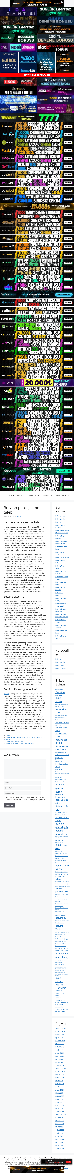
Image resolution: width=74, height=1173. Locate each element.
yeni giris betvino (60, 1011)
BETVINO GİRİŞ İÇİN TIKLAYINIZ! (37, 75)
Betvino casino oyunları (62, 756)
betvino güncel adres (61, 814)
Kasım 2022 (59, 1105)
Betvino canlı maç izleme (27, 737)
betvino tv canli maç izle (62, 920)
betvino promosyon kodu (62, 886)
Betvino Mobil (59, 858)
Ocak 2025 (59, 1050)
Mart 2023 (59, 1093)
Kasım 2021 (59, 1139)
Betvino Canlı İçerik (62, 557)
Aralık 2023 (59, 1090)
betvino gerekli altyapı (60, 781)
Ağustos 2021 (60, 1148)
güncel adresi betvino (61, 1002)
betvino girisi (59, 794)
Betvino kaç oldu (41, 737)
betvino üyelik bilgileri (60, 967)
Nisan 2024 (59, 1078)
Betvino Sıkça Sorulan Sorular (61, 908)
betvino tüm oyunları (60, 934)
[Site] (37, 126)
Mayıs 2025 (59, 1044)
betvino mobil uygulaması (62, 863)
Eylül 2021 (59, 1145)
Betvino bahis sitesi (61, 711)
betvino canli (59, 725)
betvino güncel (61, 812)
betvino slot (58, 901)
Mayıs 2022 (59, 1121)
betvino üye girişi (59, 962)
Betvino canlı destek (62, 741)
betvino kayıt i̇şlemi (59, 842)
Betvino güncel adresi (62, 819)
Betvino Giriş (21, 495)
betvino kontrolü (59, 851)
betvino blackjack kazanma (61, 719)
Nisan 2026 (59, 1035)
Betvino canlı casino (61, 735)
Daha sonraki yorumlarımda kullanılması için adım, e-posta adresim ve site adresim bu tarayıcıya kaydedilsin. (26, 798)
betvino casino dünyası (60, 752)
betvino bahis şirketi (60, 717)
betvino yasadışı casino (60, 941)
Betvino (11, 495)
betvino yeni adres (60, 946)
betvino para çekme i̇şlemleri (62, 881)
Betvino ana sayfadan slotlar (14, 741)
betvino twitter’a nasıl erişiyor (62, 932)
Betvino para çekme (60, 877)
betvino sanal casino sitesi (61, 899)
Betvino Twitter (47, 495)
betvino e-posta (59, 771)
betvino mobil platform (60, 860)
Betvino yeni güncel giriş (62, 955)
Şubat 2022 (59, 1130)
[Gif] (37, 206)
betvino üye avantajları (60, 960)
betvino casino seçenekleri (59, 760)
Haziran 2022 (60, 1118)
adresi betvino (59, 689)
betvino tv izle (59, 923)
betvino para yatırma (61, 874)
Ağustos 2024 (60, 1065)
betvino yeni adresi (61, 948)
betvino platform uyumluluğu (61, 884)
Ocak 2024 (59, 1087)
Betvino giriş (60, 797)
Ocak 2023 (59, 1099)
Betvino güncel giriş (61, 825)
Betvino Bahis (59, 706)
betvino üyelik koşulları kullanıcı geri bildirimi (60, 969)
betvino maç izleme (61, 856)
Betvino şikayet (59, 980)
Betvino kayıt (59, 840)
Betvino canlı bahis (61, 729)
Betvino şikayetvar (60, 986)
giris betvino (58, 997)
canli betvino (59, 990)
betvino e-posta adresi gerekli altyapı (62, 774)
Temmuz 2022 (60, 1115)
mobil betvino (59, 1007)
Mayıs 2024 (59, 1075)
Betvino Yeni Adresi (62, 495)
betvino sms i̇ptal (59, 906)
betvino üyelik (59, 964)
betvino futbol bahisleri (60, 779)
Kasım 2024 (59, 1056)
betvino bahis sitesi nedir (61, 715)
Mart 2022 (59, 1127)
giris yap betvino (60, 1000)
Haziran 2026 (60, 1031)
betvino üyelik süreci (60, 972)
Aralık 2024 (59, 1053)
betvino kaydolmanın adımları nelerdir (62, 837)
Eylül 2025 (59, 1038)
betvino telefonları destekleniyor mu (59, 912)
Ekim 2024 (59, 1059)
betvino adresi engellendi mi (61, 704)
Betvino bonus (62, 722)
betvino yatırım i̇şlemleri (60, 943)
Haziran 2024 (60, 1071)
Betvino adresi (15, 737)
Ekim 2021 (59, 1142)
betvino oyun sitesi (61, 872)
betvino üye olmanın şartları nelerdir (61, 975)
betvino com (58, 769)
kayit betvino (59, 1004)
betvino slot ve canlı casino (61, 903)
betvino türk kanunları (60, 936)
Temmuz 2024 (60, 1068)
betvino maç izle (61, 853)
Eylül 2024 (59, 1062)
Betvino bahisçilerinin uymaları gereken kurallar (20, 743)
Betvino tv (7, 739)
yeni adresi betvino (61, 1009)
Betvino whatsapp (61, 939)
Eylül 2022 (59, 1108)
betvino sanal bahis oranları (61, 894)
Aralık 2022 (59, 1102)
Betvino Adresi (60, 516)
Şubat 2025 (59, 1047)
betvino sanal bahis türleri (61, 896)
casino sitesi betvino (59, 994)
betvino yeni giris (61, 950)
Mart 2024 (59, 1081)
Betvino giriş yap (61, 808)
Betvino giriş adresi (61, 801)
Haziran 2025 (60, 1041)
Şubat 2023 (59, 1096)
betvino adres (59, 695)
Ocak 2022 (59, 1133)
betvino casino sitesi (61, 765)
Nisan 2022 (59, 1124)
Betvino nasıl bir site (62, 867)
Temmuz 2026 (60, 1028)
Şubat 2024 (59, 1084)
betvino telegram (60, 915)
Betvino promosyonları (61, 890)
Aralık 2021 (59, 1136)
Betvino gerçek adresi (59, 788)
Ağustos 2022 (60, 1111)
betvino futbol (58, 777)
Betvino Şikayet (34, 495)
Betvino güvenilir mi (61, 832)
